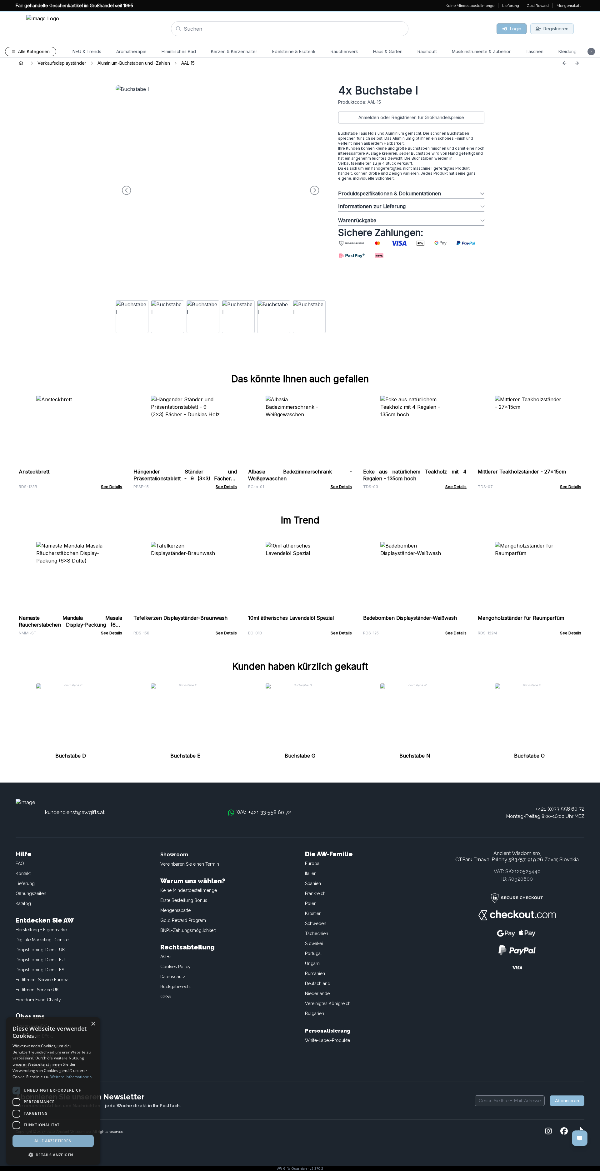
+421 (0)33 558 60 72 (560, 809)
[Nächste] (577, 63)
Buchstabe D (70, 756)
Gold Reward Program (183, 920)
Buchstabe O (529, 756)
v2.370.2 (316, 1168)
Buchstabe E (185, 756)
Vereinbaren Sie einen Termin (189, 864)
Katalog (23, 903)
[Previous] (564, 63)
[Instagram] (548, 1131)
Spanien (313, 883)
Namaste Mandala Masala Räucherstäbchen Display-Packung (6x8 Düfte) (70, 625)
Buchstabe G (300, 756)
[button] (53, 1154)
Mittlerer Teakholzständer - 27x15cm (522, 471)
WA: (264, 812)
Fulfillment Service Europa (42, 979)
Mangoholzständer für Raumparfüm (521, 618)
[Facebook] (564, 1131)
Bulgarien (314, 1013)
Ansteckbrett (34, 471)
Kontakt (23, 873)
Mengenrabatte (175, 910)
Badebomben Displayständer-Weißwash (410, 618)
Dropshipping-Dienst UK (40, 949)
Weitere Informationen (71, 1076)
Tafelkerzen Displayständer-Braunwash (180, 618)
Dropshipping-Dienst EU (40, 959)
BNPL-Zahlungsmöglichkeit (188, 930)
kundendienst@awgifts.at (75, 812)
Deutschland (317, 983)
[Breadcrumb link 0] (21, 63)
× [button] (93, 1024)
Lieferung (25, 883)
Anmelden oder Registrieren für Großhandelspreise (411, 117)
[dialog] (53, 1091)
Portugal (313, 953)
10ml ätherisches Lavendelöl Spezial (291, 618)
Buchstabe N (414, 756)
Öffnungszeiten (31, 893)
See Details (111, 486)
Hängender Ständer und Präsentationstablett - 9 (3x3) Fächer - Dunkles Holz (185, 478)
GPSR (166, 996)
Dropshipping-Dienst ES (40, 969)
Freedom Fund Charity (38, 999)
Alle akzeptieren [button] (53, 1140)
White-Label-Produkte (327, 1040)
